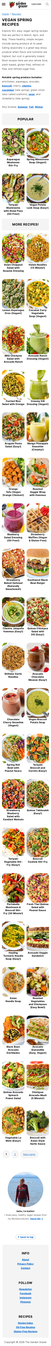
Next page (29, 1154)
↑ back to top (25, 1237)
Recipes (16, 13)
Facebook (25, 1293)
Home (5, 13)
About (25, 1259)
